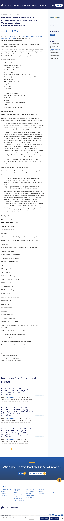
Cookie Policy (31, 518)
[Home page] (6, 5)
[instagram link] (62, 515)
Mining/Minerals (12, 367)
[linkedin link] (53, 515)
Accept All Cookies (54, 518)
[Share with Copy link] (18, 31)
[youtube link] (56, 515)
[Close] (62, 518)
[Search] (55, 2)
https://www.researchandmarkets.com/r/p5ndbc (15, 347)
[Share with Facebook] (12, 31)
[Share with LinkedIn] (7, 31)
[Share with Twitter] (10, 31)
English (52, 34)
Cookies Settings (44, 518)
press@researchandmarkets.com (8, 357)
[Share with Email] (15, 31)
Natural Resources (22, 367)
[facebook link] (59, 515)
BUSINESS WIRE (12, 36)
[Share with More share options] (21, 31)
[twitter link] (50, 515)
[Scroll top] (59, 480)
